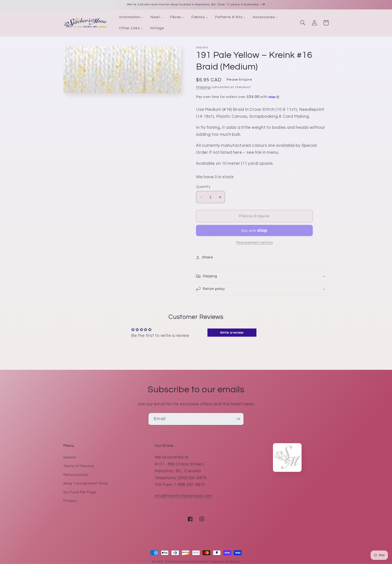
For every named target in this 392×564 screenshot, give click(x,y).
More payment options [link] (254, 242)
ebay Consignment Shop (85, 483)
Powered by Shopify (225, 561)
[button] (302, 23)
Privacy (70, 501)
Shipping (203, 87)
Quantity (203, 187)
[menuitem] (131, 17)
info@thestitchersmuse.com (183, 496)
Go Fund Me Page (79, 492)
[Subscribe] (238, 419)
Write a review (232, 332)
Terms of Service (78, 466)
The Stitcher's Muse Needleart (187, 561)
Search (69, 457)
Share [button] (207, 257)
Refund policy (75, 475)
